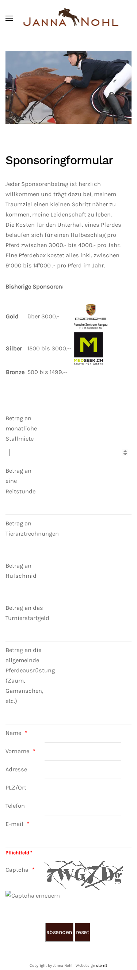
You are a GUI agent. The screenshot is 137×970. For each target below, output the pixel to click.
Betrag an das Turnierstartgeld (24, 612)
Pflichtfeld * (19, 852)
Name (13, 733)
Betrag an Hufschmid (21, 570)
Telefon (15, 805)
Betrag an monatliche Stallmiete (21, 428)
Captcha (16, 869)
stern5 (101, 965)
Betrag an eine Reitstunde (20, 480)
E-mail (14, 823)
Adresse (16, 769)
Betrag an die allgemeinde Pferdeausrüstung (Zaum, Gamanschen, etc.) (24, 675)
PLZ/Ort (15, 787)
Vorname (17, 751)
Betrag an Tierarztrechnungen (24, 528)
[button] (9, 18)
